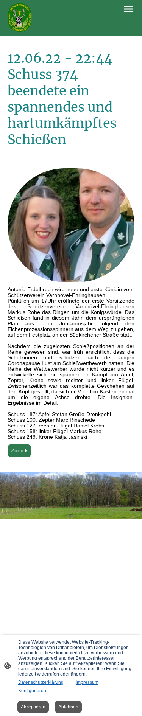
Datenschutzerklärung (41, 682)
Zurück (19, 451)
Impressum (87, 682)
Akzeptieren (33, 707)
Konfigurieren (32, 690)
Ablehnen (68, 707)
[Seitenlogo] (20, 17)
